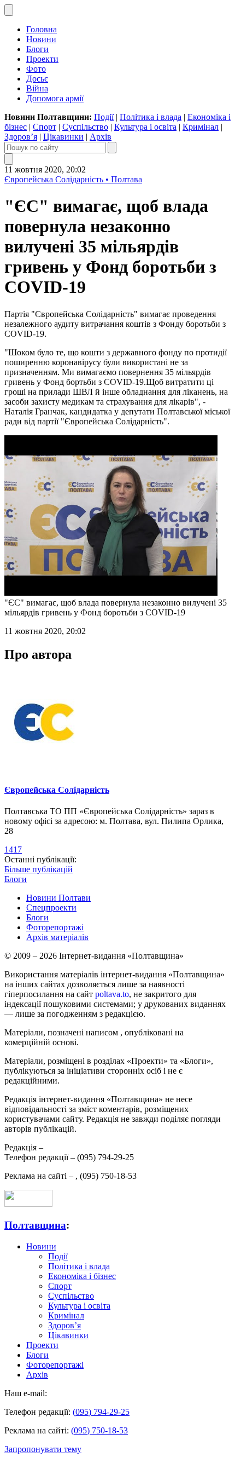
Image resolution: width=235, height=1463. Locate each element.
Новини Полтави (58, 897)
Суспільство (85, 126)
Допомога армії (55, 98)
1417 (13, 849)
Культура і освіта (145, 126)
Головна (41, 29)
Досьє (37, 78)
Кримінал (201, 126)
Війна (37, 88)
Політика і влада (150, 117)
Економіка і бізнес (82, 1276)
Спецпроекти (51, 907)
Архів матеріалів (57, 937)
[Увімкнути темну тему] (8, 10)
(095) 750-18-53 (99, 1430)
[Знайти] (112, 147)
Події (104, 117)
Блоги (37, 49)
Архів (100, 136)
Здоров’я (20, 136)
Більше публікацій (38, 869)
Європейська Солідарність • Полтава (73, 179)
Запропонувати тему (42, 1449)
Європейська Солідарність (56, 789)
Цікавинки (63, 136)
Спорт (44, 126)
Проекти (42, 59)
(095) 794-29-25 (101, 1411)
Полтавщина (35, 1225)
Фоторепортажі (55, 927)
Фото (36, 68)
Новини (41, 39)
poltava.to (112, 994)
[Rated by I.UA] (28, 1203)
